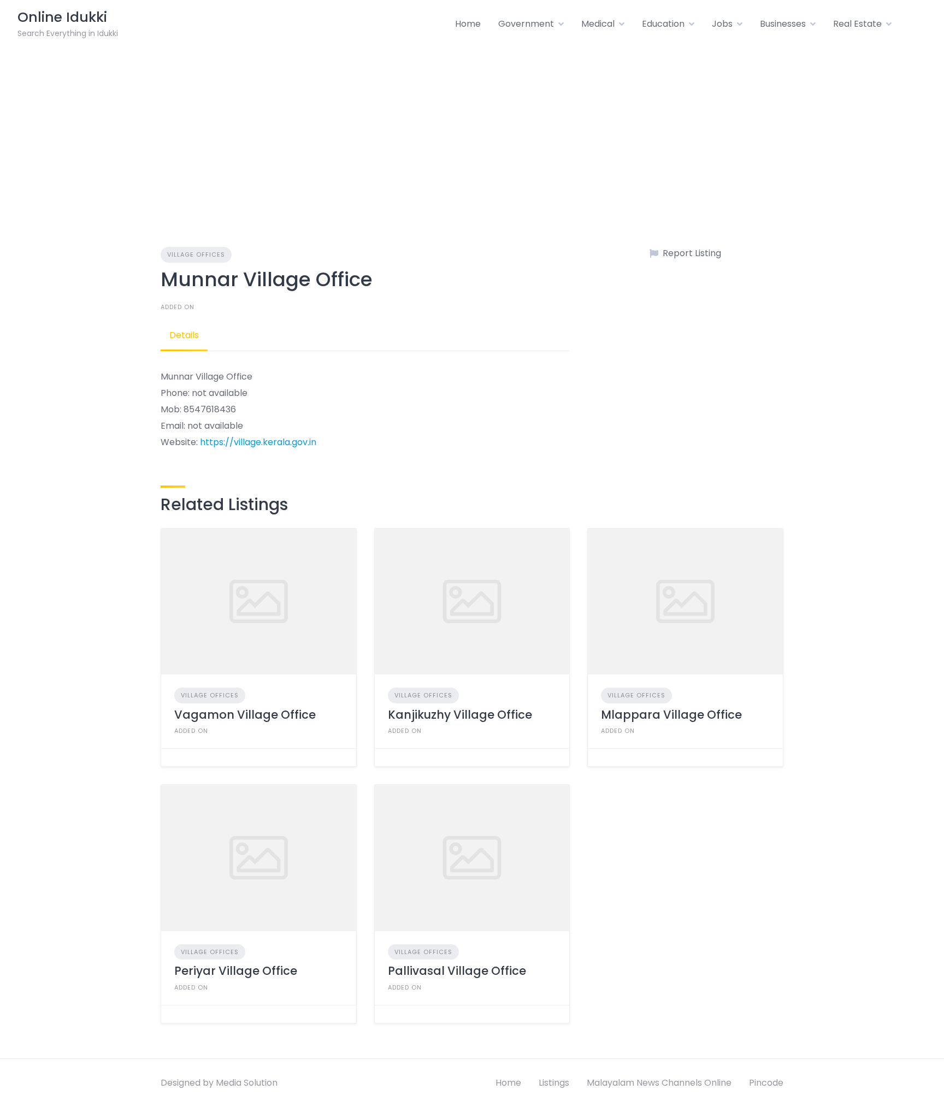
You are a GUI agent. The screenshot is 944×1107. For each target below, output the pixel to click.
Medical (598, 23)
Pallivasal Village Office (457, 971)
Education (663, 23)
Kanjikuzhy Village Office (460, 715)
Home (468, 23)
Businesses (783, 23)
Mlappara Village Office (671, 715)
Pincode (766, 1082)
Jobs (722, 23)
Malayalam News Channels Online (659, 1082)
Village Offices (196, 254)
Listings (554, 1082)
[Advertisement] (472, 130)
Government (526, 23)
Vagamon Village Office (245, 715)
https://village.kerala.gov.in (258, 442)
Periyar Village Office (235, 971)
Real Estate (857, 23)
